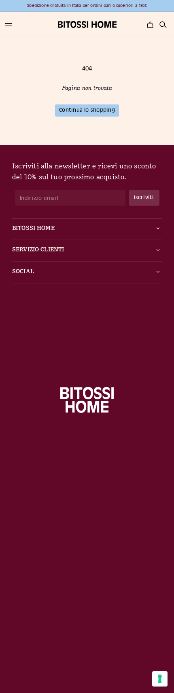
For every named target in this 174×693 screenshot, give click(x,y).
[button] (8, 25)
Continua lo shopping (87, 110)
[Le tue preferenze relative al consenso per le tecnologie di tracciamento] (160, 679)
